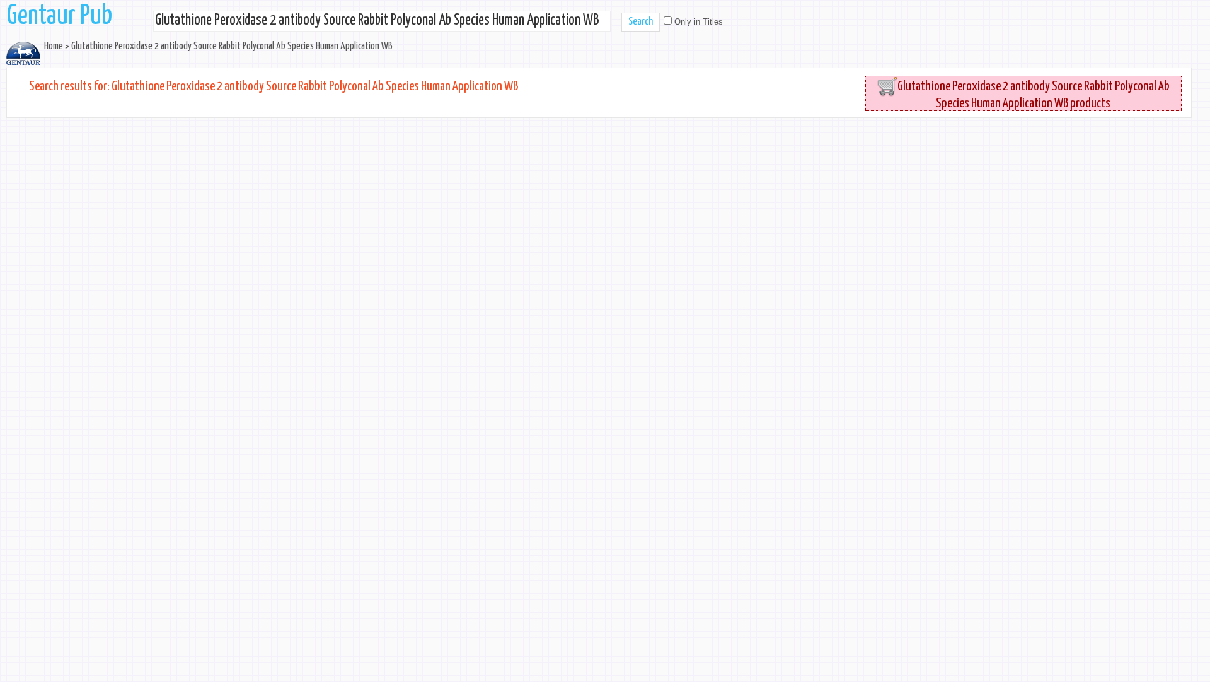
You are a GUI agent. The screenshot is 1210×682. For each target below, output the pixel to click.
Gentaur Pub (59, 16)
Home (53, 46)
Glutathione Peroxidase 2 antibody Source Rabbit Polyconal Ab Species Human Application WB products (1033, 95)
